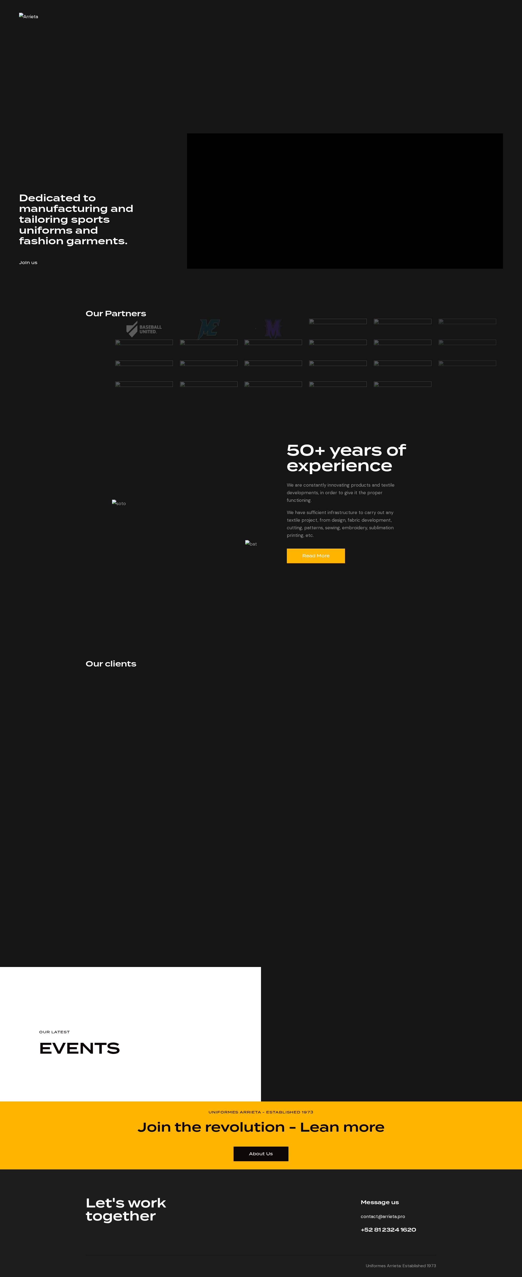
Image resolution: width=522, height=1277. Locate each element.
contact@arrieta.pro (383, 1216)
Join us (28, 262)
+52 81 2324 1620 (388, 1230)
